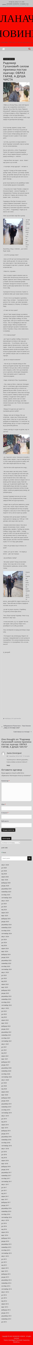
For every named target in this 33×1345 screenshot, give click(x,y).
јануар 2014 (5, 1313)
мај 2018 (4, 1157)
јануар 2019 (5, 1134)
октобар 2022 (5, 1002)
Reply (8, 765)
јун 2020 (4, 1086)
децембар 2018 (6, 1136)
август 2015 (5, 1256)
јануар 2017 (5, 1205)
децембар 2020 (6, 1068)
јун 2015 (4, 1262)
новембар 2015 (6, 1247)
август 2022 (5, 1008)
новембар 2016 (6, 1211)
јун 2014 (4, 1298)
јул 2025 (4, 903)
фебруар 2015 (5, 1274)
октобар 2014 (5, 1286)
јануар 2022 (5, 1029)
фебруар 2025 (5, 918)
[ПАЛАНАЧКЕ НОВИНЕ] (3, 49)
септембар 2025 (6, 897)
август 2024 (5, 936)
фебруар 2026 (5, 883)
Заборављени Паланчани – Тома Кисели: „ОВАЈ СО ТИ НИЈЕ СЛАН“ (17, 727)
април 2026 (5, 877)
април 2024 (5, 948)
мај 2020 (4, 1089)
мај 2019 (4, 1122)
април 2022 (5, 1020)
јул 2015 (4, 1259)
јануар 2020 (5, 1101)
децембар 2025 (6, 889)
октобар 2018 (5, 1142)
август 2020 (5, 1080)
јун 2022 (4, 1014)
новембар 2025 (6, 891)
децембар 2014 (6, 1280)
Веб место (5, 821)
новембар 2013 (6, 1319)
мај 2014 (4, 1301)
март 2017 (4, 1199)
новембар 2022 (6, 999)
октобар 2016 (5, 1214)
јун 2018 (4, 1154)
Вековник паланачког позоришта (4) (17, 4)
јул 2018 (4, 1151)
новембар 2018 (6, 1139)
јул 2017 (4, 1187)
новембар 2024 (6, 927)
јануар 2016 (5, 1241)
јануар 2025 (5, 921)
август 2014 (5, 1292)
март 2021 (4, 1059)
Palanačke (18, 718)
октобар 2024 (5, 930)
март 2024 (4, 951)
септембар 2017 (6, 1181)
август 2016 (5, 1220)
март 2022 (4, 1023)
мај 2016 (4, 1229)
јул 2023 (4, 975)
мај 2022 (4, 1017)
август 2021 (5, 1044)
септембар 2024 (6, 933)
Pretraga (29, 858)
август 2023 (5, 972)
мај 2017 (4, 1193)
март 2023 (4, 987)
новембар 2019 (6, 1107)
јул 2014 (4, 1295)
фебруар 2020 (5, 1098)
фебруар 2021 (5, 1062)
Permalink (27, 756)
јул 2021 (4, 1047)
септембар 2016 (6, 1217)
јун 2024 (4, 942)
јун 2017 (4, 1190)
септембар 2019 (6, 1113)
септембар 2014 (6, 1289)
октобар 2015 (5, 1250)
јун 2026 (4, 871)
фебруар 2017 (5, 1202)
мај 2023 (4, 981)
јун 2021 (4, 1050)
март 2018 (4, 1163)
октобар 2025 (5, 895)
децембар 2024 (6, 924)
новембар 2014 (6, 1283)
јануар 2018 (5, 1169)
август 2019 (5, 1116)
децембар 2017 (6, 1172)
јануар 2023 (5, 993)
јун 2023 (4, 978)
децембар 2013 (6, 1316)
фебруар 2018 (5, 1166)
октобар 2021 (5, 1038)
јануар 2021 (5, 1065)
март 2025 (4, 915)
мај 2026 (4, 874)
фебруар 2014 (5, 1310)
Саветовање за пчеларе (21, 732)
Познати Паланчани (9, 59)
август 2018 (5, 1148)
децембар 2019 (6, 1104)
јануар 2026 (5, 886)
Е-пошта (4, 813)
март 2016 (4, 1235)
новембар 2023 (6, 963)
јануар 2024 (5, 957)
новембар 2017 (6, 1175)
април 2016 (5, 1232)
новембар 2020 (6, 1071)
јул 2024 (4, 939)
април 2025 (5, 912)
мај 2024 (4, 945)
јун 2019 (4, 1119)
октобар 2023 (5, 966)
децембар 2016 (6, 1208)
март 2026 (4, 880)
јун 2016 (4, 1226)
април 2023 (5, 984)
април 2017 (5, 1196)
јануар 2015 (5, 1277)
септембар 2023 (6, 969)
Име (3, 804)
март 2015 (4, 1271)
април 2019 (5, 1124)
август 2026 (5, 865)
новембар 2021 (6, 1035)
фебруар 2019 (5, 1130)
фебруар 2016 (5, 1238)
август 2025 (5, 900)
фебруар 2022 (5, 1026)
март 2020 (4, 1095)
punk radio (4, 847)
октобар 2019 (5, 1110)
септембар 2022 (6, 1005)
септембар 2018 (6, 1145)
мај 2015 (4, 1265)
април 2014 (5, 1304)
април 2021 (5, 1056)
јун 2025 (4, 906)
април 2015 (5, 1268)
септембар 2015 (6, 1253)
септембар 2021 (6, 1041)
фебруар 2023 (5, 990)
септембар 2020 (6, 1077)
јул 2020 (4, 1083)
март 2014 (4, 1307)
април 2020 (5, 1092)
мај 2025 (4, 909)
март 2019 (4, 1128)
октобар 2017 (5, 1178)
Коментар (5, 781)
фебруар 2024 (5, 954)
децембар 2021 (6, 1032)
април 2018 (5, 1160)
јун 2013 (4, 1322)
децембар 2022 (6, 996)
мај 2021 (4, 1053)
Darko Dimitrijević (14, 753)
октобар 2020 (5, 1074)
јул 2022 (4, 1011)
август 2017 (5, 1184)
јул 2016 (4, 1223)
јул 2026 (4, 868)
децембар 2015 (6, 1244)
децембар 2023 (6, 960)
